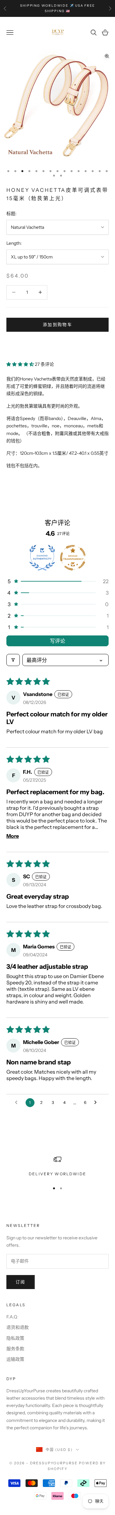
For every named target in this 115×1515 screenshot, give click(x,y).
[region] (57, 1166)
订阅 (21, 1281)
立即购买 (57, 343)
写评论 (57, 641)
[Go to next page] (97, 1102)
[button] (20, 364)
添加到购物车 (57, 324)
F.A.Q (11, 1317)
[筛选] (13, 660)
